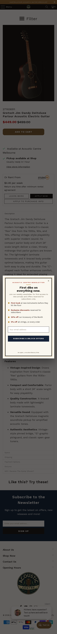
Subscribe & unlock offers (28, 339)
